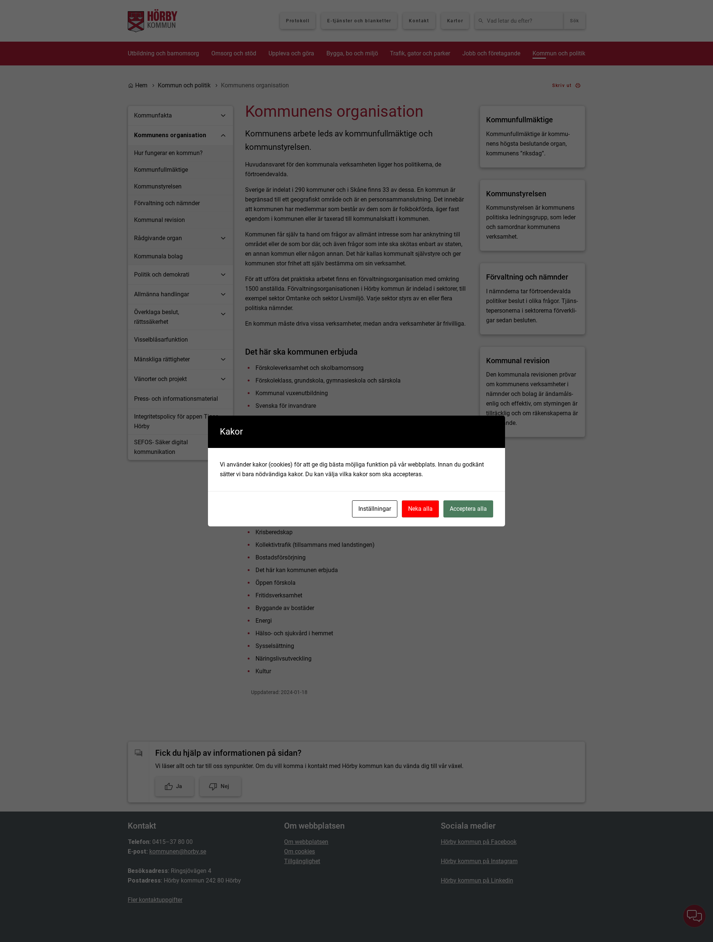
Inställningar (374, 508)
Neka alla (420, 508)
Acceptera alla (468, 508)
